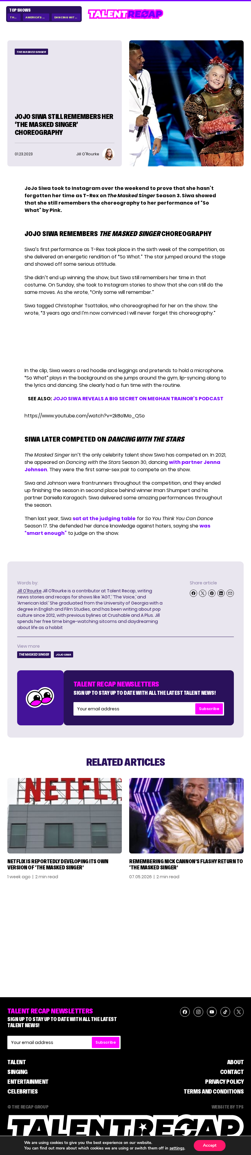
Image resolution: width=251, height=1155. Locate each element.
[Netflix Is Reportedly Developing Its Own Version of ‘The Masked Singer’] (64, 816)
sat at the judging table (104, 518)
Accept (209, 1145)
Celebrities (22, 1091)
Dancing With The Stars (67, 17)
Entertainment (28, 1081)
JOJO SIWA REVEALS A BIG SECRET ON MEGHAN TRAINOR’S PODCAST (138, 398)
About (235, 1062)
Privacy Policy (224, 1081)
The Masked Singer (31, 52)
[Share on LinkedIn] (221, 593)
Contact (232, 1071)
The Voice (15, 17)
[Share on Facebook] (193, 593)
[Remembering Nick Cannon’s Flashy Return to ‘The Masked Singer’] (186, 816)
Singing (17, 1071)
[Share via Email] (230, 593)
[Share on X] (202, 593)
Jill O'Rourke (29, 591)
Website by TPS (228, 1106)
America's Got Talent (37, 17)
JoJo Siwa (63, 654)
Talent (16, 1062)
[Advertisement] (125, 342)
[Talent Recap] (125, 14)
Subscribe (209, 708)
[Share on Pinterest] (211, 593)
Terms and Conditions (214, 1091)
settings (177, 1148)
